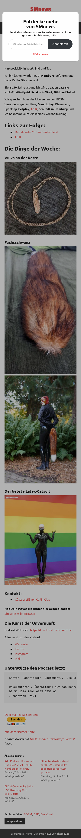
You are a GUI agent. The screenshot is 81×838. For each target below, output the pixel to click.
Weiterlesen (40, 54)
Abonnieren (60, 44)
